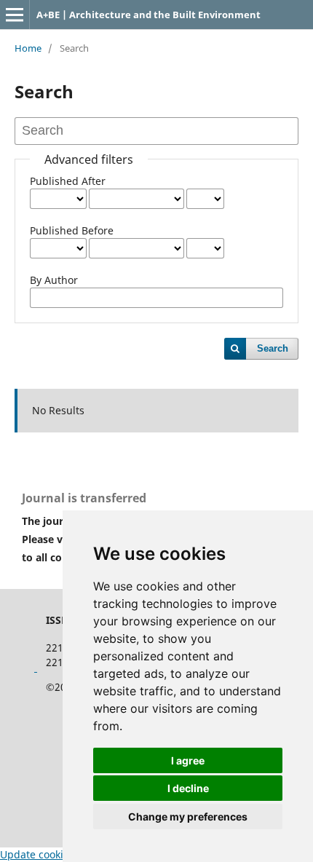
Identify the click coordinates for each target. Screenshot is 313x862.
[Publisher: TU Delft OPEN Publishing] (35, 667)
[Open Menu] (14, 14)
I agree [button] (188, 760)
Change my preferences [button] (187, 816)
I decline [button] (188, 788)
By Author (54, 280)
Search (272, 348)
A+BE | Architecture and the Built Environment (148, 14)
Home (28, 48)
